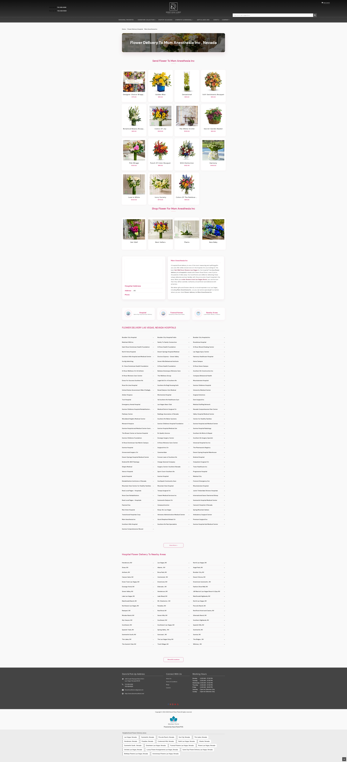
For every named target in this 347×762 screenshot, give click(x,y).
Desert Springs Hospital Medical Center (135, 457)
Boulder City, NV (198, 572)
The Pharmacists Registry (201, 448)
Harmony (213, 163)
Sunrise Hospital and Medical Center (205, 424)
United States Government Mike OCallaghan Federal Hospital (138, 390)
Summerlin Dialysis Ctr (165, 500)
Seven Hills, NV (162, 615)
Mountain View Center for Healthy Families (136, 486)
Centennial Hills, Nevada (166, 741)
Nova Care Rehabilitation (130, 495)
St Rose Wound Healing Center (203, 347)
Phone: (127, 295)
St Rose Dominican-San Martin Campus (135, 443)
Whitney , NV (197, 644)
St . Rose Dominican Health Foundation (135, 366)
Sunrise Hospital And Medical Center (205, 524)
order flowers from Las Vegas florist (194, 279)
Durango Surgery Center (166, 438)
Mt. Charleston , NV (164, 601)
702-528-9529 (62, 11)
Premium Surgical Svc (200, 519)
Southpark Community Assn (167, 481)
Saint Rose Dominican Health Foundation (136, 347)
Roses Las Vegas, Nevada (206, 745)
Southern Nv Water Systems (167, 419)
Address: (128, 291)
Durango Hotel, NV (128, 587)
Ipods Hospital (127, 476)
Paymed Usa (126, 505)
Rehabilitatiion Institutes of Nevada (134, 481)
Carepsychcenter (163, 505)
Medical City (197, 476)
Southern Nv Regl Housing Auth (168, 385)
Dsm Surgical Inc (198, 400)
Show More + (173, 545)
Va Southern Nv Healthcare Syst (168, 400)
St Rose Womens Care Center (132, 376)
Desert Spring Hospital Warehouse (205, 452)
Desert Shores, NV (199, 577)
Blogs (167, 684)
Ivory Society (160, 197)
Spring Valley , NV (163, 630)
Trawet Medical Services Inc (167, 495)
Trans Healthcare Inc (200, 467)
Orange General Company (166, 462)
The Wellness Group (164, 376)
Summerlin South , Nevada (132, 745)
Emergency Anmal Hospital (131, 404)
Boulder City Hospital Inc (201, 337)
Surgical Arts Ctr (163, 448)
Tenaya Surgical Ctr (164, 491)
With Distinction (187, 163)
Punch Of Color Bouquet (160, 163)
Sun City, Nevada (184, 737)
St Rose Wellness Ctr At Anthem (133, 371)
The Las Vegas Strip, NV (165, 639)
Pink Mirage (134, 163)
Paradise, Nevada (147, 741)
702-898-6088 (61, 7)
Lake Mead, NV (162, 596)
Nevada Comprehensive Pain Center (205, 409)
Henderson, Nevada (130, 741)
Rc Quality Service (164, 433)
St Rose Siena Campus (200, 366)
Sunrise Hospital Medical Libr (167, 428)
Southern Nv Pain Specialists (167, 524)
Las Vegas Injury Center (201, 352)
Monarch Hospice (128, 424)
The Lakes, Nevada (200, 737)
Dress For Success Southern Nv (132, 380)
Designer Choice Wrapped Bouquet (134, 94)
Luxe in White (134, 197)
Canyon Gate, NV (127, 577)
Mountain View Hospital (166, 486)
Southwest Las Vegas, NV (166, 625)
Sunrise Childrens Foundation (132, 438)
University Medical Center (202, 390)
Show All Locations (173, 659)
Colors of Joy (160, 129)
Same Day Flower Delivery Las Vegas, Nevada (197, 749)
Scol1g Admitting (127, 361)
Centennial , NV (163, 577)
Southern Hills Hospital (129, 524)
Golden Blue (160, 94)
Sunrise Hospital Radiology (202, 428)
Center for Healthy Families (202, 419)
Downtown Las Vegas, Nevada (156, 745)
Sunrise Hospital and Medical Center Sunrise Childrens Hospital (138, 428)
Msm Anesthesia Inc (128, 519)
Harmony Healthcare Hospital (203, 357)
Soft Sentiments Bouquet (213, 94)
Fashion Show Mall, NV (200, 587)
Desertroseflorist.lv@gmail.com (134, 690)
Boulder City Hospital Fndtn (167, 337)
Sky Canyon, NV (127, 620)
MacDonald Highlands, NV (201, 596)
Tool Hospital (126, 400)
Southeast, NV (162, 620)
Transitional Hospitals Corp (131, 515)
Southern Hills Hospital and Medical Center (136, 357)
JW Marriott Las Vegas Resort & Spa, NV (206, 591)
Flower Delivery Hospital (135, 29)
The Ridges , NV (198, 639)
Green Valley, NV (127, 591)
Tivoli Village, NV (163, 644)
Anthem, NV (126, 572)
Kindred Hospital (198, 457)
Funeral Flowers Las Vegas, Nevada (182, 745)
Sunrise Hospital (127, 448)
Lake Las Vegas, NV (128, 596)
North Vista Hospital (129, 352)
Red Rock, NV (162, 611)
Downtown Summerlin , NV (202, 582)
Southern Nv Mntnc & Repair (202, 433)
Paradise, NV (162, 606)
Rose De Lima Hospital (129, 385)
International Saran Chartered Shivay (205, 495)
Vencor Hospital (127, 471)
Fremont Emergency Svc (201, 481)
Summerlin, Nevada (147, 737)
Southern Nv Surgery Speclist (203, 438)
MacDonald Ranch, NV (129, 601)
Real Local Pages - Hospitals (131, 491)
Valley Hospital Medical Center (203, 414)
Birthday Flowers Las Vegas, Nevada (136, 753)
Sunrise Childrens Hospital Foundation (170, 424)
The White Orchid (186, 129)
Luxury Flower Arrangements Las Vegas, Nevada (162, 749)
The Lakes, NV (126, 639)
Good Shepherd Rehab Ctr (166, 519)
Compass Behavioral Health (202, 376)
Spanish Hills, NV (198, 625)
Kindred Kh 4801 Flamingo (130, 462)
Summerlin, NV (198, 630)
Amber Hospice (127, 395)
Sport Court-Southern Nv (166, 471)
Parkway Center (127, 414)
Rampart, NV (126, 611)
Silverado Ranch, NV (199, 615)
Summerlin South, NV (129, 634)
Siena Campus (198, 361)
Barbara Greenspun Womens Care (169, 371)
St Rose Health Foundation (167, 347)
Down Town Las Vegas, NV (130, 582)
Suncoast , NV (162, 634)
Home (124, 29)
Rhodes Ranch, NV (128, 615)
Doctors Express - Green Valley (168, 357)
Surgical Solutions (199, 395)
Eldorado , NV (162, 587)
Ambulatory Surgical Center (202, 515)
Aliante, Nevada (204, 741)
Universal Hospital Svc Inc (201, 443)
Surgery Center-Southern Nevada (169, 467)
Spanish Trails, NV (128, 630)
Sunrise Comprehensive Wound (132, 529)
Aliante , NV (161, 567)
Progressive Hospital (200, 471)
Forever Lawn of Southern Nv (167, 457)
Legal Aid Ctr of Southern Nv (167, 380)
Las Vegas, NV (162, 563)
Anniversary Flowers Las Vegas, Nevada (165, 753)
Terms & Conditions (171, 681)
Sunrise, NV (197, 634)
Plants (186, 242)
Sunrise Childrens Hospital (202, 385)
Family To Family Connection (167, 342)
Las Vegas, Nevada (130, 737)
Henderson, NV (127, 563)
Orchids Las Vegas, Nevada (133, 749)
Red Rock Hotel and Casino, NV (203, 611)
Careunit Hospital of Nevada (202, 505)
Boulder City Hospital (129, 337)
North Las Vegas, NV (200, 563)
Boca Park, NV (162, 572)
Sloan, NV (125, 567)
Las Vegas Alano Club (165, 404)
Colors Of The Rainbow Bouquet (187, 197)
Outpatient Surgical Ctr (201, 462)
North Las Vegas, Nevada (186, 741)
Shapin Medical (127, 467)
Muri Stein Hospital (128, 510)
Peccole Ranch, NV (199, 606)
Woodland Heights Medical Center (133, 419)
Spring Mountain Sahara (201, 510)
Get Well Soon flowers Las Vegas (186, 270)
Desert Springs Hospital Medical (168, 352)
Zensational (187, 94)
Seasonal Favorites (126, 20)
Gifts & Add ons (203, 20)
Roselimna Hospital (199, 342)
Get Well (134, 242)
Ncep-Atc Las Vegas (164, 510)
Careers (168, 687)
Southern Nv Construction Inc (203, 371)
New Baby (213, 242)
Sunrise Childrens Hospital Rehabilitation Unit (137, 409)
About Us (168, 678)
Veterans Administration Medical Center (171, 515)
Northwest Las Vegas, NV (130, 606)
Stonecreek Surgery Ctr (130, 452)
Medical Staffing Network (201, 404)
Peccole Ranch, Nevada (166, 737)
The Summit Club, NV (129, 644)
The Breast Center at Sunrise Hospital (135, 433)
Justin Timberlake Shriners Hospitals (205, 491)
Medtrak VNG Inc (127, 342)
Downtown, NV (162, 582)
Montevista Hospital (164, 395)
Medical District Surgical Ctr (167, 409)
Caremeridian (162, 452)
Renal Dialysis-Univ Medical (167, 390)
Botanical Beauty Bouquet (134, 129)
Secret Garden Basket (213, 129)
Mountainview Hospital (201, 380)
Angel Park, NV (198, 567)
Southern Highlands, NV (201, 620)
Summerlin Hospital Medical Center (205, 500)
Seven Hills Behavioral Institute (168, 361)
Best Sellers (160, 242)
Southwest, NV (127, 625)
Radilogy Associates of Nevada (168, 414)
